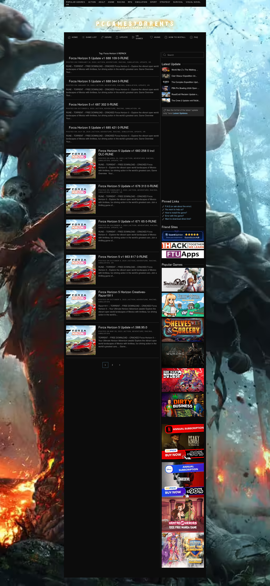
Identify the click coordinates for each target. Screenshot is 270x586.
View (182, 279)
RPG (130, 2)
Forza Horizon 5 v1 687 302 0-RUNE (93, 104)
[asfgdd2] (183, 514)
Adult (102, 2)
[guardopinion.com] (183, 235)
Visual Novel (193, 2)
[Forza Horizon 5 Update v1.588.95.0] (81, 340)
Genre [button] (108, 37)
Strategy (165, 2)
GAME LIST (91, 37)
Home (75, 37)
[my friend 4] (183, 254)
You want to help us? (174, 209)
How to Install (177, 37)
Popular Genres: (76, 2)
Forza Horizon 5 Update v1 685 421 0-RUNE (99, 127)
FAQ (196, 37)
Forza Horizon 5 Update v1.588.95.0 (122, 327)
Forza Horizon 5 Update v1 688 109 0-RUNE (99, 58)
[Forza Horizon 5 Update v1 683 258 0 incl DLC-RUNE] (81, 163)
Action (92, 2)
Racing (121, 2)
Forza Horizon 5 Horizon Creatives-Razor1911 (122, 293)
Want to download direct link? (178, 218)
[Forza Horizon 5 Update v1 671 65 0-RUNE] (81, 234)
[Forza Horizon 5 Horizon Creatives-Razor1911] (81, 304)
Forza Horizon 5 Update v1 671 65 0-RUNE (127, 221)
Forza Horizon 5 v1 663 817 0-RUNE (123, 256)
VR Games (139, 37)
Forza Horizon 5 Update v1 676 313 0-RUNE (128, 186)
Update (124, 37)
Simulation (141, 2)
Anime (111, 2)
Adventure (111, 62)
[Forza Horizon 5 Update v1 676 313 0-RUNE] (81, 198)
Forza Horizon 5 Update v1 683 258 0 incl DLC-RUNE (126, 152)
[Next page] (120, 365)
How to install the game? (176, 212)
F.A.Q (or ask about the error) (178, 206)
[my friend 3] (183, 245)
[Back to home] (135, 19)
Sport (153, 2)
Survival (178, 2)
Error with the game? (174, 215)
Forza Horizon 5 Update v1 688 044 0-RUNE (99, 81)
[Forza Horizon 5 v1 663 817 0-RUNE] (81, 269)
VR (67, 5)
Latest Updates (180, 113)
